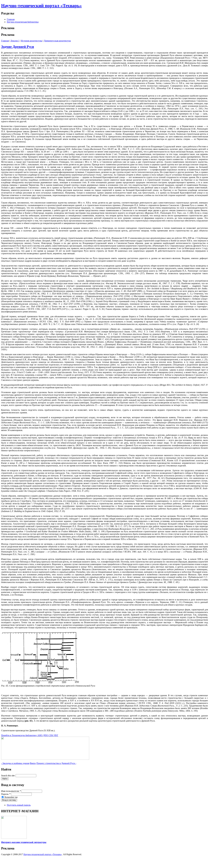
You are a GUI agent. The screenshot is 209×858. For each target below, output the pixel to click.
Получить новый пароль (19, 805)
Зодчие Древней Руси (17, 46)
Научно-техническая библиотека (23, 22)
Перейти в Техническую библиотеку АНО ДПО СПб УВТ (29, 735)
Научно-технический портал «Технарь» (41, 5)
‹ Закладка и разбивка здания (15, 763)
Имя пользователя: (11, 791)
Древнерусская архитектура (57, 40)
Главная (11, 19)
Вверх (33, 763)
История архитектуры (31, 40)
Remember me (11, 797)
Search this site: (8, 775)
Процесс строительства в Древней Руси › (56, 763)
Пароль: (6, 794)
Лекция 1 (14, 40)
